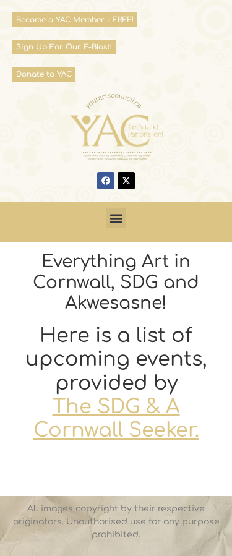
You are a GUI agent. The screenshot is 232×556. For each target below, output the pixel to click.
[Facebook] (105, 180)
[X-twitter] (126, 180)
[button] (116, 218)
